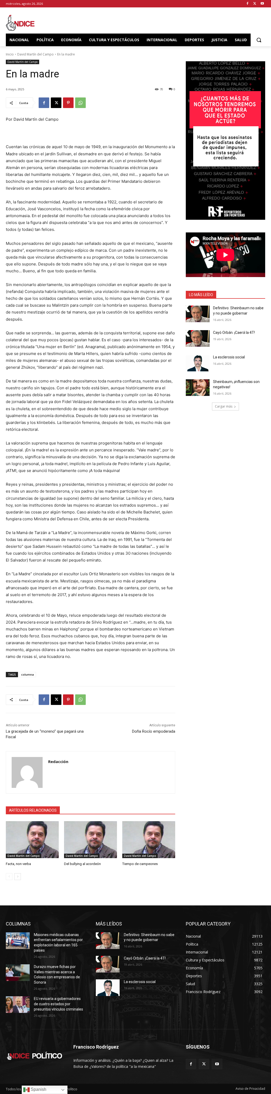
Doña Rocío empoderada (153, 731)
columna (27, 674)
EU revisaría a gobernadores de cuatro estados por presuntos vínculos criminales (58, 1004)
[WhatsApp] (80, 102)
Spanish (38, 1089)
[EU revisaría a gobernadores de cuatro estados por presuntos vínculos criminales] (18, 1004)
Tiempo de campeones (140, 864)
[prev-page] (9, 876)
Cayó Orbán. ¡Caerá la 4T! (234, 332)
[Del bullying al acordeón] (90, 839)
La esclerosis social (229, 357)
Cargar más (223, 406)
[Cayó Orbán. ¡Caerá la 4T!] (198, 338)
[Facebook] (248, 4)
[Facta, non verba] (32, 839)
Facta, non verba (18, 864)
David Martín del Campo (35, 54)
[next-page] (17, 876)
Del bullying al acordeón (82, 864)
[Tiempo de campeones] (148, 839)
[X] (255, 4)
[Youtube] (262, 4)
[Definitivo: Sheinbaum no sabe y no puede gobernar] (198, 314)
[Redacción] (27, 772)
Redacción (58, 761)
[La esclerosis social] (198, 363)
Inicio (10, 54)
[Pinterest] (68, 102)
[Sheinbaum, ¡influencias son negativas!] (198, 387)
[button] (258, 40)
